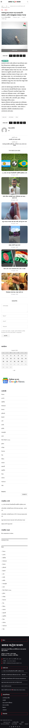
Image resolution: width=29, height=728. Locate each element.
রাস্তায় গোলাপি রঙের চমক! (14, 245)
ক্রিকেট (2, 417)
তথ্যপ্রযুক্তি (3, 432)
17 (10, 361)
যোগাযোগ (26, 724)
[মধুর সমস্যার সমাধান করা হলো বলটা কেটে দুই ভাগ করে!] (14, 211)
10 (10, 358)
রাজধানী (3, 466)
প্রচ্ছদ (2, 6)
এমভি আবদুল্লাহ (11, 117)
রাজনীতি (3, 470)
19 (18, 361)
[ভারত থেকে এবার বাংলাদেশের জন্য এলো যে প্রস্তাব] (14, 258)
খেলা (2, 421)
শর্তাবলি (22, 722)
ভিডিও (2, 459)
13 (22, 358)
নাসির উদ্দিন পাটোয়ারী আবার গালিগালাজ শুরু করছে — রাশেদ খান (14, 197)
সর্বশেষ (2, 478)
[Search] (27, 2)
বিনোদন (3, 451)
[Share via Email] (24, 56)
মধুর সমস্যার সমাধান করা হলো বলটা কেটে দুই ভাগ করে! (14, 221)
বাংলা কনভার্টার (14, 724)
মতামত (3, 462)
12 (18, 358)
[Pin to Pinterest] (21, 56)
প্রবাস (2, 436)
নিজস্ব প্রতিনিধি (7, 17)
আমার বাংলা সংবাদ (6, 720)
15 (3, 361)
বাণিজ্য (2, 447)
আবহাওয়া (3, 406)
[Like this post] (11, 56)
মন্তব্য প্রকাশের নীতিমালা (5, 724)
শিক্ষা (2, 474)
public (2, 398)
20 (22, 361)
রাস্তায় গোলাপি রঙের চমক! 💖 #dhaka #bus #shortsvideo (13, 690)
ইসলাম (2, 409)
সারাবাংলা (3, 481)
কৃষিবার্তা (3, 413)
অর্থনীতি (3, 402)
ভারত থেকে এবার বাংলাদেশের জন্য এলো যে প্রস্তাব (15, 268)
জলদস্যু (17, 117)
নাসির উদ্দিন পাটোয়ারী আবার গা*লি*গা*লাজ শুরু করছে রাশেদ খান (13, 678)
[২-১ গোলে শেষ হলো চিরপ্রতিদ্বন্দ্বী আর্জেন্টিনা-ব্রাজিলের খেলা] (14, 162)
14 (25, 358)
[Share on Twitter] (17, 56)
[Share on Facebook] (14, 56)
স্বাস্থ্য (2, 485)
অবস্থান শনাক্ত (4, 117)
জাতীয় (2, 428)
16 (7, 361)
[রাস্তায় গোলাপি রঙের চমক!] (14, 234)
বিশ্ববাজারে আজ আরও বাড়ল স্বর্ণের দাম (14, 292)
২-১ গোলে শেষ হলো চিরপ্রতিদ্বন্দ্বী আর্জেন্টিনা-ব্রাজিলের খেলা (14, 173)
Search (3, 492)
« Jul (14, 370)
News (2, 394)
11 (14, 358)
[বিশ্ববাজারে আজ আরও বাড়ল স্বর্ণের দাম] (14, 281)
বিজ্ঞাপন (20, 724)
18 (14, 361)
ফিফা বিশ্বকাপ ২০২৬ (5, 440)
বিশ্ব (6, 6)
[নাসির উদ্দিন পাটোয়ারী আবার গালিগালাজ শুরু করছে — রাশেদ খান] (14, 185)
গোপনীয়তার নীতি (15, 722)
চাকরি (2, 424)
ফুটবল (2, 443)
